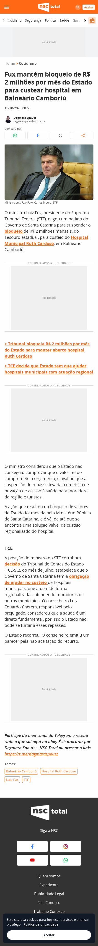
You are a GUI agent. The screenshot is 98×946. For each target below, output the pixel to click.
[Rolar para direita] (85, 20)
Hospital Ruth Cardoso (59, 771)
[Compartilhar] (83, 135)
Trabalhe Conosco (49, 911)
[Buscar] (78, 7)
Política (50, 20)
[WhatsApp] (65, 860)
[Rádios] (92, 20)
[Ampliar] (87, 150)
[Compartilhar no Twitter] (60, 135)
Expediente (49, 884)
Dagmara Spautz (25, 118)
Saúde (64, 20)
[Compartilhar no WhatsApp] (15, 135)
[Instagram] (65, 846)
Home (10, 63)
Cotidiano (14, 20)
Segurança (33, 20)
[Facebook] (32, 846)
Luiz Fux (12, 779)
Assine (88, 7)
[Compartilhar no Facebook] (37, 135)
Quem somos (49, 876)
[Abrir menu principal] (6, 7)
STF (26, 779)
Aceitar (49, 935)
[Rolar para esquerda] (3, 20)
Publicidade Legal (49, 893)
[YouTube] (32, 860)
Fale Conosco (49, 902)
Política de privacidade (41, 924)
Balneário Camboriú (21, 771)
